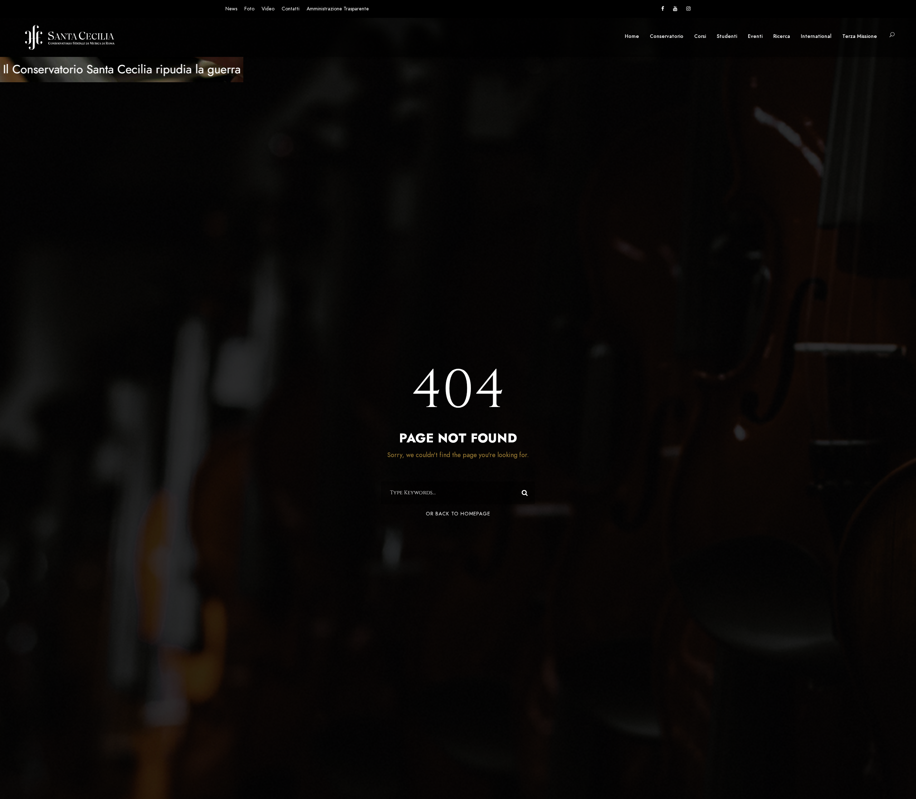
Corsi (700, 36)
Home (632, 36)
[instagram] (688, 8)
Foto (249, 8)
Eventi (755, 36)
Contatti (290, 8)
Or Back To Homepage (458, 513)
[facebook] (662, 8)
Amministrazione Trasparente (338, 8)
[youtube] (675, 8)
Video (268, 8)
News (231, 8)
